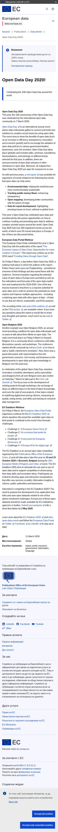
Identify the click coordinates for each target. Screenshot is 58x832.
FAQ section (14, 309)
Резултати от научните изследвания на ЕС (23, 720)
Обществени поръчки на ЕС (16, 716)
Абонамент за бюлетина (14, 609)
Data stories (36, 32)
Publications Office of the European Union (23, 585)
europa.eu (24, 749)
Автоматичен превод (21, 66)
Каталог (6, 32)
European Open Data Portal (37, 410)
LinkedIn (34, 524)
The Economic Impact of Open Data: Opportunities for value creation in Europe (28, 249)
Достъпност (8, 650)
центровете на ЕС (26, 775)
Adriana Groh (35, 347)
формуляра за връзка (29, 772)
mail (48, 316)
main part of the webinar (33, 306)
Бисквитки (7, 646)
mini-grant (31, 174)
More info (13, 802)
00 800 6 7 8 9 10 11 (26, 765)
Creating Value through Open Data (30, 256)
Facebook (20, 524)
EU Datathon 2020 (38, 414)
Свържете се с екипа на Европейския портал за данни (26, 603)
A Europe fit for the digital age (35, 445)
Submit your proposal (31, 505)
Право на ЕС (8, 712)
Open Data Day (9, 127)
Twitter (5, 319)
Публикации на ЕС (11, 729)
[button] (53, 9)
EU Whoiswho (9, 725)
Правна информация (12, 642)
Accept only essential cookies (37, 825)
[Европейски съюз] (23, 9)
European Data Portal (43, 520)
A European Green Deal (32, 429)
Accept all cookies (43, 814)
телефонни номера (31, 769)
